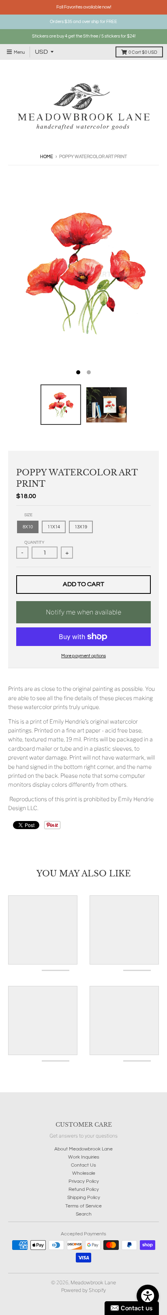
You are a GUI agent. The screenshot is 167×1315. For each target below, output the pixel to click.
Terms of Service (83, 1206)
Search (84, 1214)
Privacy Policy (84, 1181)
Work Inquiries (83, 1157)
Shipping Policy (83, 1197)
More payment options (83, 656)
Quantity (34, 542)
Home (46, 156)
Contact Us (83, 1165)
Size (28, 515)
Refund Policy (84, 1189)
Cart (142, 52)
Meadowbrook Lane (93, 1282)
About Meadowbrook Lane (83, 1149)
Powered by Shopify (83, 1290)
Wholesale (83, 1173)
